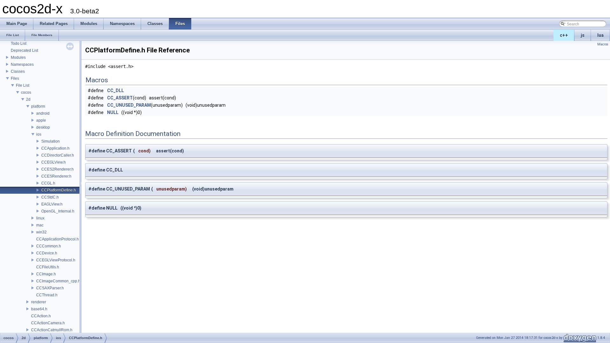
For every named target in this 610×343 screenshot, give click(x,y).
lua (600, 35)
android (43, 113)
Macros (602, 44)
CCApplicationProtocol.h (57, 239)
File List (22, 85)
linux (40, 218)
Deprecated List (24, 50)
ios (38, 134)
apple (41, 120)
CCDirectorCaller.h (57, 155)
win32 (41, 232)
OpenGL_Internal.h (57, 211)
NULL (113, 112)
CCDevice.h (46, 253)
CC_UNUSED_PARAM (129, 105)
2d (28, 99)
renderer (38, 302)
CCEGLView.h (53, 162)
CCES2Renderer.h (57, 169)
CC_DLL (115, 90)
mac (40, 225)
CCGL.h (48, 183)
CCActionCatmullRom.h (51, 330)
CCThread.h (47, 295)
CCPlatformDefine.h (58, 190)
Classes (18, 71)
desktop (43, 127)
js (583, 35)
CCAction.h (41, 316)
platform (38, 106)
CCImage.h (46, 274)
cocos (26, 92)
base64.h (39, 309)
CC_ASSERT (120, 97)
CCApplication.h (55, 148)
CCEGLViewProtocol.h (55, 260)
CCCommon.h (48, 246)
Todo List (18, 43)
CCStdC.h (50, 197)
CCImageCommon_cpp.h (58, 281)
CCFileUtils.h (47, 267)
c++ (564, 35)
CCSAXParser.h (50, 288)
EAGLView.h (52, 204)
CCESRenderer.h (56, 176)
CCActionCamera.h (48, 323)
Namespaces (22, 64)
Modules (18, 57)
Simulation (50, 141)
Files (15, 78)
